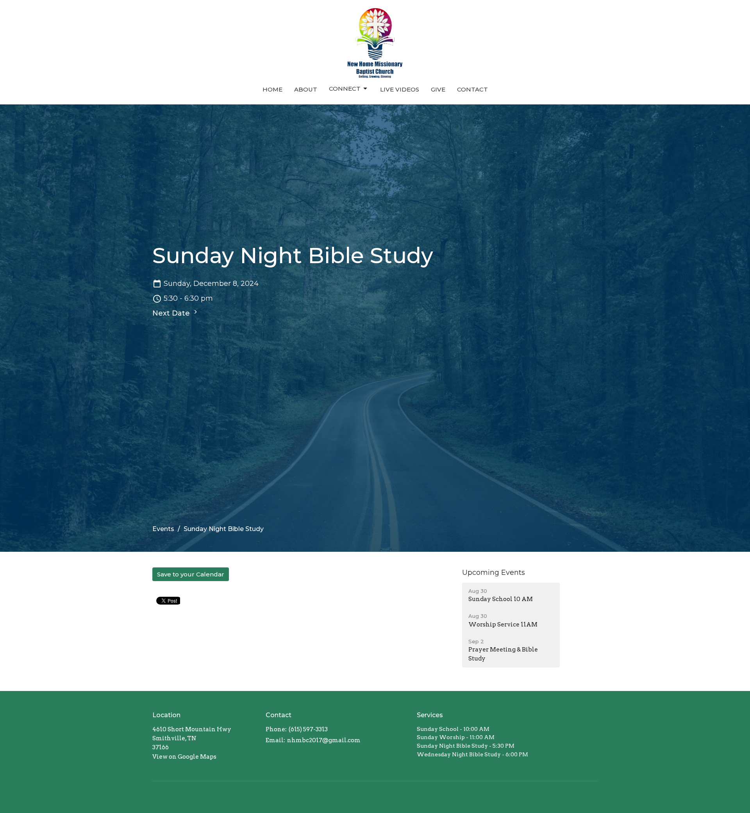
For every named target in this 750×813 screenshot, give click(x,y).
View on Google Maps (184, 756)
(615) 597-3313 (308, 729)
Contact (472, 89)
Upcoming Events (493, 572)
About (305, 89)
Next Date (172, 313)
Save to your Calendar (190, 574)
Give (438, 89)
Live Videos (399, 89)
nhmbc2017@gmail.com (324, 740)
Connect (345, 88)
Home (272, 89)
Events (163, 529)
